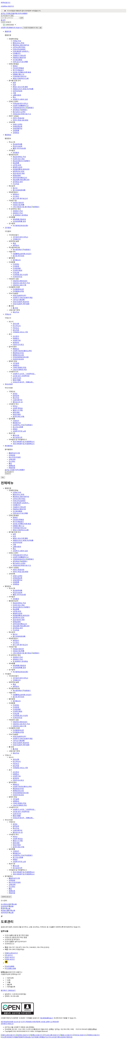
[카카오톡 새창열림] (6, 963)
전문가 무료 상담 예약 (20, 120)
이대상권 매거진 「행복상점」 (23, 382)
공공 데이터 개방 (19, 173)
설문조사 (16, 245)
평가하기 (4, 990)
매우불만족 (11, 987)
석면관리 (4, 912)
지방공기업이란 (18, 202)
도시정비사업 (5, 904)
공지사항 (16, 323)
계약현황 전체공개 (19, 219)
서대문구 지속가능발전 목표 (23, 297)
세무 (14, 82)
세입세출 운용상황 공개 (21, 179)
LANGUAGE (9, 25)
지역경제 (12, 455)
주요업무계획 (17, 144)
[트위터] (22, 1035)
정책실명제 (17, 175)
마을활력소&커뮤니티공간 (22, 254)
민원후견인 (17, 53)
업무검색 (16, 395)
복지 (10, 463)
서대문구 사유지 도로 (20, 99)
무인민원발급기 (18, 70)
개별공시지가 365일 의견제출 (23, 89)
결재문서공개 (17, 167)
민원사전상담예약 (19, 49)
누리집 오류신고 (46, 1022)
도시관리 (12, 461)
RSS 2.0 (10, 1023)
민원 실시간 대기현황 (20, 62)
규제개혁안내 (17, 128)
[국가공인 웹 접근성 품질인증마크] (36, 1037)
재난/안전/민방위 (15, 457)
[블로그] (66, 1035)
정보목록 (16, 163)
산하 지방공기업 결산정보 (22, 207)
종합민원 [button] (8, 31)
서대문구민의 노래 (19, 431)
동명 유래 (16, 412)
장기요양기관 (17, 437)
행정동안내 (17, 423)
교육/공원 (12, 459)
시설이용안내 (17, 400)
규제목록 (16, 130)
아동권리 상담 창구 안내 (21, 283)
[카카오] (80, 1035)
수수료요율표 (17, 59)
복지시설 (16, 435)
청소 (14, 97)
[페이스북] (8, 1035)
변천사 (15, 406)
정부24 (15, 66)
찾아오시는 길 (18, 402)
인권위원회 (17, 268)
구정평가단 (17, 239)
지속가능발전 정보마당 (21, 302)
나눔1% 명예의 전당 (20, 369)
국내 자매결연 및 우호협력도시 (24, 441)
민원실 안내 (17, 41)
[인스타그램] (51, 1035)
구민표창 (16, 363)
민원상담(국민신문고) (20, 103)
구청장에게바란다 (19, 107)
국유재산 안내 (18, 211)
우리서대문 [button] (9, 384)
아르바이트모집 (18, 359)
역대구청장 (17, 414)
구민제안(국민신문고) (20, 237)
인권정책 (16, 266)
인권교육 (16, 272)
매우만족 (10, 978)
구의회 (8, 13)
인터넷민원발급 (18, 68)
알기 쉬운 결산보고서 (20, 198)
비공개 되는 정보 (19, 159)
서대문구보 (17, 340)
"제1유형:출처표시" (46, 1018)
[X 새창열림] (9, 955)
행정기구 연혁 (18, 410)
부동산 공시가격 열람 (20, 87)
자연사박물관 (22, 13)
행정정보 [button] (8, 135)
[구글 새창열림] (10, 959)
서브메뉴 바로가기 (7, 6)
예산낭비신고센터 (19, 112)
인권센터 (16, 264)
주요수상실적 (17, 146)
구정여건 (16, 421)
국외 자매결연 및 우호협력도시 (24, 443)
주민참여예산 (18, 249)
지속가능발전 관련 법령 (21, 304)
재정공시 (16, 194)
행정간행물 (17, 380)
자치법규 (16, 152)
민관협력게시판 (18, 289)
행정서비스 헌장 (18, 43)
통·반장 (15, 308)
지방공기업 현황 (18, 204)
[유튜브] (36, 1035)
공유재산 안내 (18, 213)
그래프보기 (11, 990)
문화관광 (14, 13)
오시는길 (17, 1022)
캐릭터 (15, 429)
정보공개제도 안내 (19, 157)
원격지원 (55, 1022)
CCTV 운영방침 (26, 1022)
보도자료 (16, 330)
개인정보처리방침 (7, 1022)
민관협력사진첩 (18, 291)
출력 (12, 966)
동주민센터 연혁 (18, 416)
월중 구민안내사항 (19, 148)
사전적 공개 (17, 165)
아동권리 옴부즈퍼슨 (20, 281)
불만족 (9, 984)
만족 (8, 980)
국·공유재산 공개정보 (20, 215)
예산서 (15, 188)
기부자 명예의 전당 (19, 367)
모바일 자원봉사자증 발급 (22, 72)
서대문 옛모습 (18, 408)
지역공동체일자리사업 (21, 357)
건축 (14, 93)
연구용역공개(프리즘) (20, 225)
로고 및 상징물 (18, 427)
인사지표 (16, 184)
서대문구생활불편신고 (21, 105)
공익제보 (16, 110)
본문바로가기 (5, 2)
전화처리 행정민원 (19, 57)
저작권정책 (36, 1022)
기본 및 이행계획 (19, 299)
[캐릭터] (93, 1035)
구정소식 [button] (8, 314)
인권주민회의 (17, 270)
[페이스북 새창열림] (11, 953)
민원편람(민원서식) (19, 76)
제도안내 (16, 312)
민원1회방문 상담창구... (21, 51)
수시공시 (16, 196)
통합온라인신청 (14, 453)
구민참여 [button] (8, 227)
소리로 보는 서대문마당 (21, 376)
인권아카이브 (17, 277)
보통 (8, 982)
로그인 (3, 20)
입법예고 (16, 338)
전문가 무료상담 (18, 118)
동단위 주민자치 (18, 256)
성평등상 (16, 365)
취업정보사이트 (18, 353)
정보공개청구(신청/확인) (21, 161)
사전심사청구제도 (19, 47)
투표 (14, 243)
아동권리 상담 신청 (19, 285)
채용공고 (16, 349)
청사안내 (16, 398)
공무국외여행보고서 (20, 177)
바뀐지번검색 (17, 91)
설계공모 (16, 342)
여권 (14, 85)
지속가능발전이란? (19, 295)
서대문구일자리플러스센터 (22, 351)
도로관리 (4, 906)
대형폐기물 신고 (18, 74)
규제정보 (16, 132)
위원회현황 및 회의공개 (21, 169)
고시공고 (16, 336)
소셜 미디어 (17, 378)
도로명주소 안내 (19, 425)
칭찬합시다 (17, 260)
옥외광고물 (5, 910)
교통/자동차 (17, 95)
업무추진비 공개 (18, 171)
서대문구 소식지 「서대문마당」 (24, 374)
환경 (2, 908)
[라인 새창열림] (10, 957)
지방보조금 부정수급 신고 (22, 114)
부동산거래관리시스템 (21, 78)
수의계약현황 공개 (19, 221)
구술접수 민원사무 (19, 55)
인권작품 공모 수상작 (20, 274)
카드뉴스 (16, 328)
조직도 (15, 393)
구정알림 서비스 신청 (20, 332)
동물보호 (12, 465)
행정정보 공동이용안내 (21, 45)
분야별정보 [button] (9, 446)
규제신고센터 (17, 124)
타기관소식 (17, 326)
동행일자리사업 (18, 355)
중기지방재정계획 (19, 190)
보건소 (3, 13)
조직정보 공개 (18, 182)
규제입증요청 (17, 126)
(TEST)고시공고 (18, 344)
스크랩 (13, 968)
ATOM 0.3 (4, 1023)
